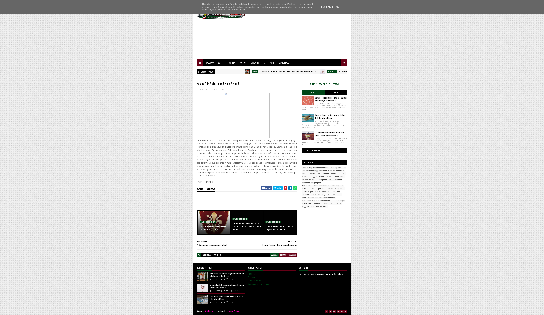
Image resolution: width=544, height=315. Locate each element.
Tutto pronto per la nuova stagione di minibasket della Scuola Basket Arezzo (275, 71)
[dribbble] (334, 311)
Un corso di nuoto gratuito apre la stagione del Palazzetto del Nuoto (330, 117)
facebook (292, 255)
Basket (221, 62)
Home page (252, 273)
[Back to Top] (345, 311)
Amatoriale (284, 62)
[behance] (342, 311)
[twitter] (330, 311)
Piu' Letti (313, 93)
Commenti (336, 93)
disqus (283, 255)
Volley (232, 62)
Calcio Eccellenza (209, 89)
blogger (274, 255)
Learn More (327, 7)
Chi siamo (251, 277)
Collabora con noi (254, 280)
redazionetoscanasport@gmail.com (330, 274)
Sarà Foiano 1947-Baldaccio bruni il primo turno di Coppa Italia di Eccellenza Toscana (247, 226)
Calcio (209, 62)
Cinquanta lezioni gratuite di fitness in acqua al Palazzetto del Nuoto (226, 298)
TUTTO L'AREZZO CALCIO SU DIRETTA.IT (325, 84)
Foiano (221, 89)
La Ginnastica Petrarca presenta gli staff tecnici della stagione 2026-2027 (227, 286)
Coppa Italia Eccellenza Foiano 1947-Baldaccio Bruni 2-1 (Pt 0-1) (213, 228)
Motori (243, 62)
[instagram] (338, 311)
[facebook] (326, 311)
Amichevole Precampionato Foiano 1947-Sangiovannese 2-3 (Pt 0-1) (280, 228)
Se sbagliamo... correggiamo (258, 283)
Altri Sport (269, 62)
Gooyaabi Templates (234, 311)
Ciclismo (255, 62)
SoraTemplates (210, 311)
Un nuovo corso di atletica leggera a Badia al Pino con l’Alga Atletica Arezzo (331, 99)
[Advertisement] (295, 39)
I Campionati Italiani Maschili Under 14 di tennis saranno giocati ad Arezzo (329, 134)
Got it (339, 7)
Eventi (296, 62)
